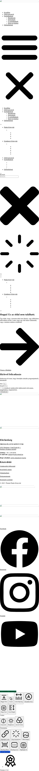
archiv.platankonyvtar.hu (18, 458)
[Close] (1, 173)
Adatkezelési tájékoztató (7, 466)
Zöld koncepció (9, 14)
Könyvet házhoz (13, 23)
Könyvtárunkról (17, 133)
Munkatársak (16, 134)
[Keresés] (1, 274)
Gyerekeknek (16, 138)
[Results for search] (19, 253)
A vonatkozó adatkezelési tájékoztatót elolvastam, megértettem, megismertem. (17, 389)
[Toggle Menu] (1, 124)
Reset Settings (5, 752)
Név (1, 384)
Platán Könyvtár (9, 127)
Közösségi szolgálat (6, 480)
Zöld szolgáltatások (18, 136)
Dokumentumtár (17, 287)
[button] (19, 67)
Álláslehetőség (4, 473)
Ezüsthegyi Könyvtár (10, 141)
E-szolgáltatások (13, 21)
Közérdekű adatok (6, 469)
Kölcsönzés (11, 20)
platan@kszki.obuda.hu (15, 454)
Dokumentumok (5, 476)
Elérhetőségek (8, 25)
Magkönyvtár (16, 152)
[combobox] (9, 177)
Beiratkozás (11, 18)
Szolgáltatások (8, 16)
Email (2, 386)
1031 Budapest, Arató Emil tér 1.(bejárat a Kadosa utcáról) (10, 448)
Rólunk (10, 130)
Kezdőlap (7, 12)
